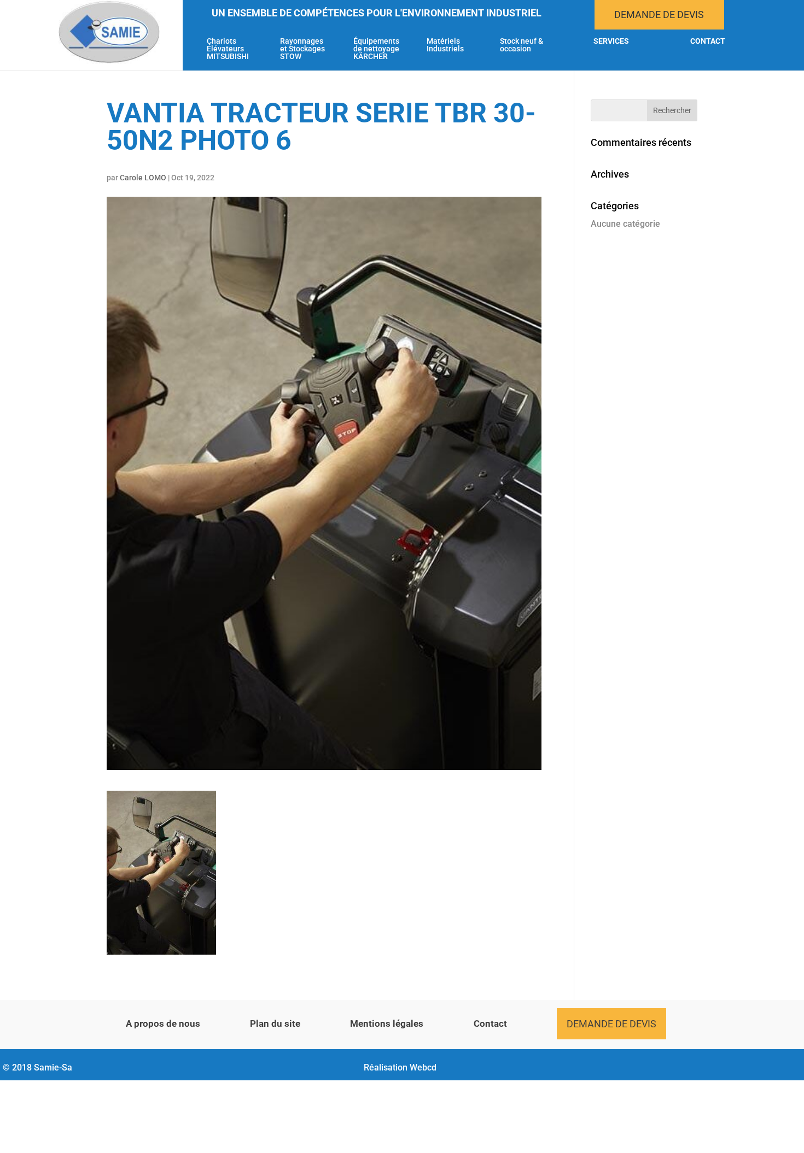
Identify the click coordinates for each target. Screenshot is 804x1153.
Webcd (423, 1067)
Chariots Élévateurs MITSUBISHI (228, 49)
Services (611, 41)
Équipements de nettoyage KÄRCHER (376, 49)
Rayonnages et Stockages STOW (302, 49)
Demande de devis (659, 14)
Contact (707, 41)
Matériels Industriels (445, 45)
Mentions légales (386, 1023)
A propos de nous (163, 1023)
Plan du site (275, 1023)
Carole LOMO (143, 177)
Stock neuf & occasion (521, 45)
